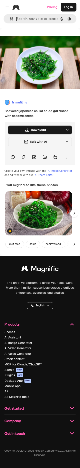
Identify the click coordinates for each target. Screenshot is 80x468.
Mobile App (12, 386)
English (40, 305)
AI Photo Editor (44, 175)
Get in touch (14, 433)
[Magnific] (40, 269)
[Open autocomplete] (10, 19)
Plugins (13, 375)
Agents (13, 370)
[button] (40, 305)
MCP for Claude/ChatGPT (23, 364)
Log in (68, 7)
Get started (14, 408)
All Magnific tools (16, 397)
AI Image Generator (60, 171)
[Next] (74, 213)
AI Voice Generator (17, 354)
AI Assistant (12, 337)
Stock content (14, 359)
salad (33, 244)
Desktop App (17, 381)
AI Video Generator (17, 348)
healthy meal (54, 244)
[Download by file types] (67, 130)
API (6, 391)
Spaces (9, 332)
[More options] (66, 157)
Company (12, 420)
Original (28, 38)
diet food (14, 244)
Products (12, 324)
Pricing (52, 7)
